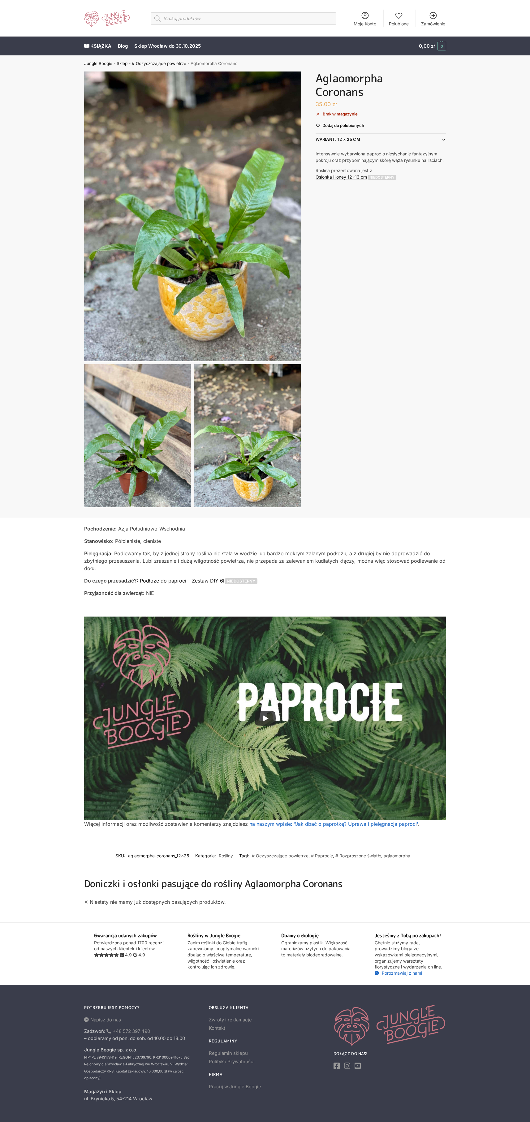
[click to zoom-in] (192, 216)
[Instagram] (347, 1066)
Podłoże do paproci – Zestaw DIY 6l (182, 581)
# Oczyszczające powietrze (159, 63)
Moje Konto (365, 23)
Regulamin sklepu (228, 1053)
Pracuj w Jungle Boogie (235, 1087)
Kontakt (217, 1028)
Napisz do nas (105, 1020)
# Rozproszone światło (358, 855)
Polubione (399, 23)
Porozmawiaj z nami (401, 973)
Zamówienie (433, 23)
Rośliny (226, 855)
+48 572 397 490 (131, 1031)
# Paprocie (322, 855)
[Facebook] (337, 1066)
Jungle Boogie (98, 63)
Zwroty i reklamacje (230, 1020)
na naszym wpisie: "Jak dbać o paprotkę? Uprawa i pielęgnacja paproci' (333, 824)
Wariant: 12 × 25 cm (338, 139)
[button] (432, 46)
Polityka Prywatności (232, 1061)
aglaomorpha (397, 855)
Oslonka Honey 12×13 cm (341, 176)
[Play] (265, 718)
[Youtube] (358, 1066)
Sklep (122, 63)
